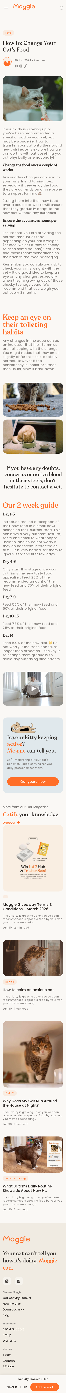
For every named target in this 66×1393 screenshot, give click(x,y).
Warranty (9, 1341)
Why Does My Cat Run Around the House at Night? (30, 1103)
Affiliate (8, 1366)
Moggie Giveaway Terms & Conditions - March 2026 (27, 906)
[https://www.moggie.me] (16, 1239)
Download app (13, 1310)
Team (7, 1355)
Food (8, 32)
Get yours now (33, 781)
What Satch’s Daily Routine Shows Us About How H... (27, 1188)
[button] (61, 8)
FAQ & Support (13, 1329)
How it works (12, 1304)
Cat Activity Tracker (17, 1298)
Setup (7, 1335)
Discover (9, 823)
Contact (9, 1361)
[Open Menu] (6, 8)
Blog (6, 1315)
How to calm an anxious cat (28, 990)
